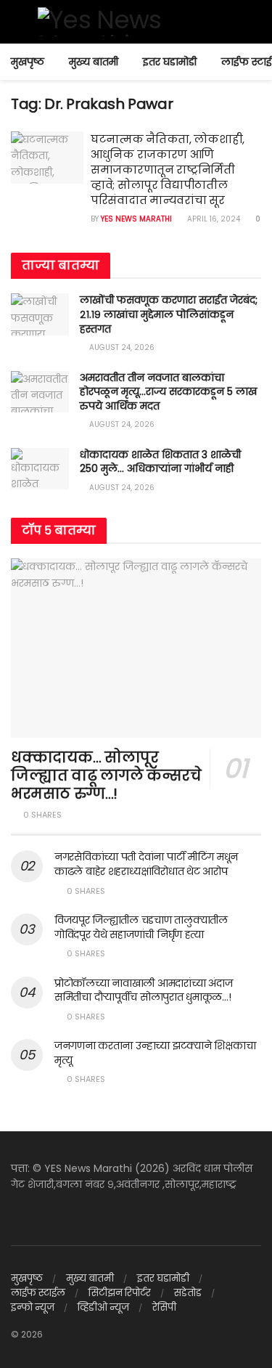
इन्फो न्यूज (32, 1307)
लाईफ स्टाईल (38, 1293)
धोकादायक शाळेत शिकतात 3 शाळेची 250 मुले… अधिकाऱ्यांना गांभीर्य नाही (160, 461)
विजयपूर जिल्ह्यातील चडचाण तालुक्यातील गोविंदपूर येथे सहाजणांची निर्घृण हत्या (141, 927)
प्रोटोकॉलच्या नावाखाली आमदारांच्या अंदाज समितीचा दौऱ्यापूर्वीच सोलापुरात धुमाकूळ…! (143, 990)
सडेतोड (188, 1293)
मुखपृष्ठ (27, 61)
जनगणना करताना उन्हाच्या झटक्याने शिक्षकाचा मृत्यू (154, 1052)
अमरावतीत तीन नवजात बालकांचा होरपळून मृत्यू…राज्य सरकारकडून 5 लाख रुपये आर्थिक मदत (168, 391)
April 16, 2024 (212, 218)
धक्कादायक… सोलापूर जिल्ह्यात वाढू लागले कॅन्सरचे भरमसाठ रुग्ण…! (106, 775)
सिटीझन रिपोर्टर (119, 1293)
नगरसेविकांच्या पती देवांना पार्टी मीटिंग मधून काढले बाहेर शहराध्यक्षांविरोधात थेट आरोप (146, 864)
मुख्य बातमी (93, 61)
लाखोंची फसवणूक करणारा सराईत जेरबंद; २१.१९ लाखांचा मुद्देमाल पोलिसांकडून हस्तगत (168, 314)
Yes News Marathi (136, 218)
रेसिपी (164, 1307)
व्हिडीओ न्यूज (103, 1307)
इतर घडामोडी (170, 61)
